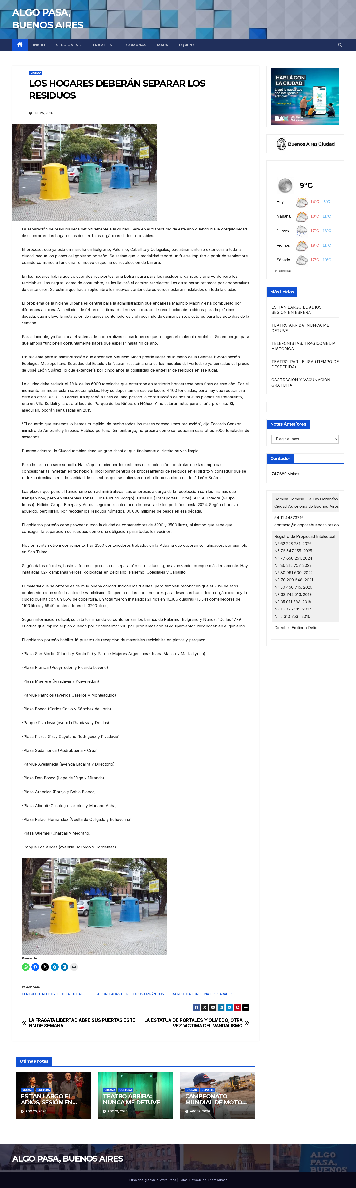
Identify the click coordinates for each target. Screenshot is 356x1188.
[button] (340, 44)
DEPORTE (208, 1089)
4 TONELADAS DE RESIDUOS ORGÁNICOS (130, 994)
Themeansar (217, 1180)
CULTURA (43, 1089)
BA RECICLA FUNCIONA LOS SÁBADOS (202, 994)
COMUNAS (136, 45)
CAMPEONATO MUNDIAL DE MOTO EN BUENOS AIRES (213, 1102)
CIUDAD (36, 72)
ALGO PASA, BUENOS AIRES (67, 1159)
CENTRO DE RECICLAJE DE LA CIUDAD (52, 994)
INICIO (39, 45)
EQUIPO (186, 45)
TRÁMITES (103, 45)
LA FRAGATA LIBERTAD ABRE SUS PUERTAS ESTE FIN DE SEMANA (82, 1023)
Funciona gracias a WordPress (153, 1180)
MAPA (162, 45)
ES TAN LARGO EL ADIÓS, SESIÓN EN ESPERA (46, 1102)
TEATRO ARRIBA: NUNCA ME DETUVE (131, 1099)
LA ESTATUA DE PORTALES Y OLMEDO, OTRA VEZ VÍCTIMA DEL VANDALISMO (193, 1023)
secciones (67, 45)
